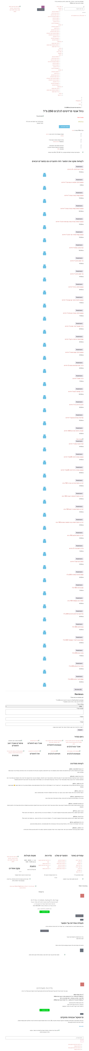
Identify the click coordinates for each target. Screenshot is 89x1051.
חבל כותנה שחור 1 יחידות (76, 444)
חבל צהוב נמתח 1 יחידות (76, 248)
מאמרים (79, 863)
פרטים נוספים (56, 141)
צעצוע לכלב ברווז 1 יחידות (75, 287)
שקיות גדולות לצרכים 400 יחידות (73, 431)
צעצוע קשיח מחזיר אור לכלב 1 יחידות (72, 234)
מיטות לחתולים (55, 40)
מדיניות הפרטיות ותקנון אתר (74, 1044)
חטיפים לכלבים (55, 11)
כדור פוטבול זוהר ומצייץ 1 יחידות (74, 326)
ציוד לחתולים (56, 36)
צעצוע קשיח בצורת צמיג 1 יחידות (73, 195)
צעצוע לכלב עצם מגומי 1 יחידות (74, 352)
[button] (23, 121)
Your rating (80, 704)
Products (78, 100)
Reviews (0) (78, 689)
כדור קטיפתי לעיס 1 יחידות (75, 391)
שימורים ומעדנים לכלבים (53, 16)
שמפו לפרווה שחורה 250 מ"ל (75, 574)
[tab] (78, 689)
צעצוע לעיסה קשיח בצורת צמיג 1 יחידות (71, 208)
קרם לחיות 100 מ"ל (77, 627)
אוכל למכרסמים (55, 43)
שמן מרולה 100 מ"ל (77, 588)
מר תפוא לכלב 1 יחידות (76, 261)
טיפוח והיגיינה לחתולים (54, 35)
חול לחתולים (35, 754)
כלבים (60, 10)
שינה (80, 104)
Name (81, 716)
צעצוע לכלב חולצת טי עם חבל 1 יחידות (72, 182)
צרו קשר (60, 50)
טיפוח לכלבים (56, 18)
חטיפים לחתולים (55, 26)
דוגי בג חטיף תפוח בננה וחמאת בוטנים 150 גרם (69, 522)
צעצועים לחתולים (55, 38)
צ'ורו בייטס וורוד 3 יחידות (76, 548)
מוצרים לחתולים (61, 862)
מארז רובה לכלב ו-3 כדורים (75, 169)
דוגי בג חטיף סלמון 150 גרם (75, 535)
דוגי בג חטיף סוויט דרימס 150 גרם (73, 509)
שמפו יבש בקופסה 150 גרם (75, 601)
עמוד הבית (59, 6)
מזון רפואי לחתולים (54, 31)
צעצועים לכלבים (55, 23)
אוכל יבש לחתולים (35, 743)
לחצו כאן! (81, 1026)
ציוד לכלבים (56, 21)
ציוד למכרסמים (55, 46)
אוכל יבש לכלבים (73, 746)
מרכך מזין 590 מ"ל (77, 653)
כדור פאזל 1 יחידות (78, 378)
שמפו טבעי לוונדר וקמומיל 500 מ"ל (73, 640)
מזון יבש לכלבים (55, 13)
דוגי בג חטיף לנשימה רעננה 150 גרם (72, 496)
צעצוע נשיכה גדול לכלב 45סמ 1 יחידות (72, 470)
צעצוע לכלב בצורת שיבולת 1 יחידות (73, 313)
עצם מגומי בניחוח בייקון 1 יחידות (74, 339)
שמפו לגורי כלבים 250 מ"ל (75, 679)
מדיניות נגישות (45, 863)
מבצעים (60, 8)
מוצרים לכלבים (61, 860)
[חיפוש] (82, 1040)
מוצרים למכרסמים (61, 863)
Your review (80, 708)
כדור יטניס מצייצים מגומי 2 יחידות (73, 365)
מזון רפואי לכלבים (55, 15)
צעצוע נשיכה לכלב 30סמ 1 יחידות (73, 457)
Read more (79, 166)
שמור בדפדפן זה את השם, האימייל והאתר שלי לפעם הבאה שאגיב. (67, 727)
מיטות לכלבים (56, 20)
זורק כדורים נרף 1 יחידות (76, 404)
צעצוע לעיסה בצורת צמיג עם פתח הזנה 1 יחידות (69, 221)
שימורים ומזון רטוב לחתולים (53, 33)
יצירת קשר (78, 865)
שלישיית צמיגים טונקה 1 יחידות (74, 418)
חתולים (60, 25)
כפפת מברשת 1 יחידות (76, 561)
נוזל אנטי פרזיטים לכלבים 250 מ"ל (73, 614)
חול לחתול (56, 28)
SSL (58, 149)
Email (81, 722)
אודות (60, 48)
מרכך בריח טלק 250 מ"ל (76, 666)
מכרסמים (59, 41)
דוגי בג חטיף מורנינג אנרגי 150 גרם (73, 483)
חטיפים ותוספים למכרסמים (53, 45)
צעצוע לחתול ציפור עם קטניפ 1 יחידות (72, 300)
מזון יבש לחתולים (55, 30)
